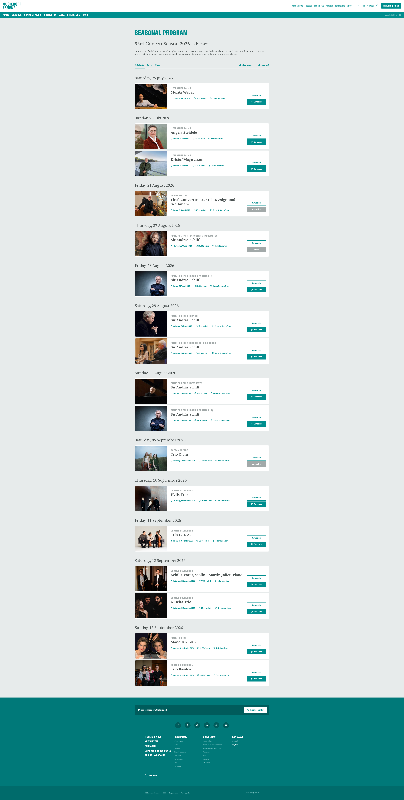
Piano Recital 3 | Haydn (184, 316)
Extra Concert (179, 450)
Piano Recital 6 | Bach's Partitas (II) (192, 410)
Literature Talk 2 (181, 128)
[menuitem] (297, 6)
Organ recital (179, 196)
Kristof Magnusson (187, 159)
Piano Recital (179, 638)
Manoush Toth (183, 642)
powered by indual (252, 793)
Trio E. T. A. (181, 535)
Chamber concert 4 (182, 598)
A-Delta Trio (181, 602)
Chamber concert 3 (182, 571)
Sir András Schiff (185, 240)
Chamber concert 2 (182, 531)
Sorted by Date (140, 65)
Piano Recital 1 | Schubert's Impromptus (194, 236)
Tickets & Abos (391, 6)
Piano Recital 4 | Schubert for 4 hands (193, 343)
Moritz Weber (182, 92)
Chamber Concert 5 (182, 665)
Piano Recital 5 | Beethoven (187, 383)
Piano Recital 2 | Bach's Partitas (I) (191, 276)
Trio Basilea (181, 669)
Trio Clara (179, 454)
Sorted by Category (154, 65)
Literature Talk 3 (181, 155)
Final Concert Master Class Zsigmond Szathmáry (203, 202)
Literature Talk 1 (181, 88)
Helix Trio (179, 495)
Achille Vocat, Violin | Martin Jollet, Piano (206, 575)
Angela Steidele (184, 132)
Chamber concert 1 (182, 490)
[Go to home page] (12, 6)
